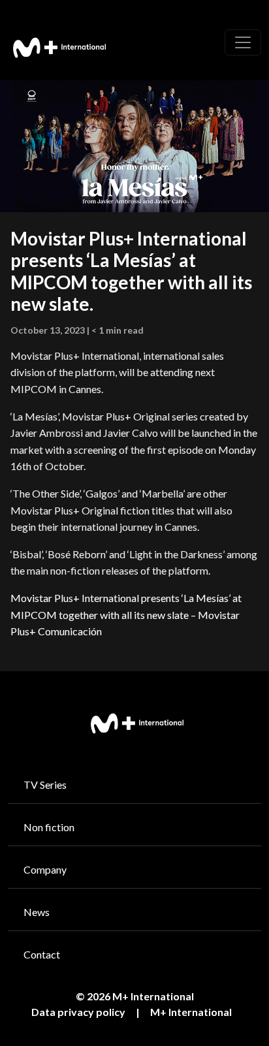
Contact (42, 954)
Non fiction (49, 827)
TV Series (45, 784)
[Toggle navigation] (243, 42)
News (37, 912)
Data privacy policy (78, 1012)
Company (45, 869)
